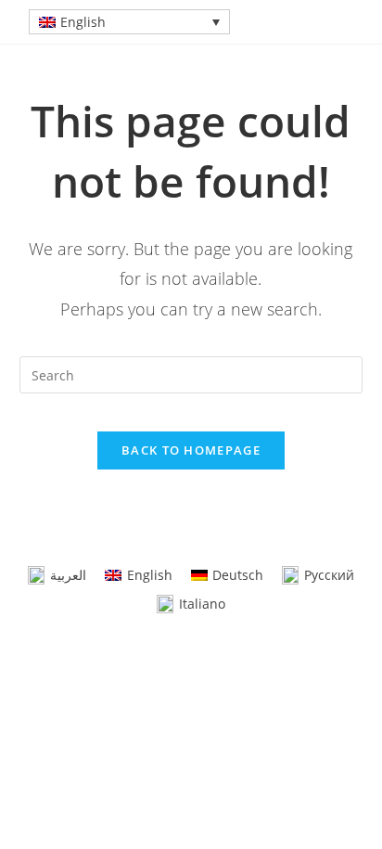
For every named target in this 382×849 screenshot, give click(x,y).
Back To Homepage (191, 450)
